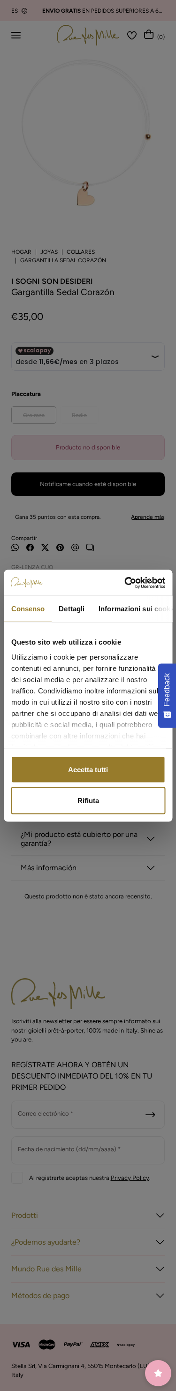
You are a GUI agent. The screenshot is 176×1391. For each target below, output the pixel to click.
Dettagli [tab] (71, 609)
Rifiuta (88, 800)
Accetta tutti (88, 770)
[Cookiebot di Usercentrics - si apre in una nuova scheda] (125, 583)
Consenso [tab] (28, 609)
